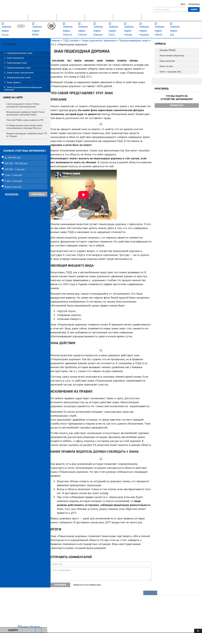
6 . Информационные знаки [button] (17, 77)
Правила (110, 60)
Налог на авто (166, 66)
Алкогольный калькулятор (172, 55)
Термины (105, 614)
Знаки (100, 60)
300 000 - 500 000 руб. (16, 163)
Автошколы (58, 614)
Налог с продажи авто (170, 71)
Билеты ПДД (59, 593)
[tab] (25, 53)
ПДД (55, 598)
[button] (14, 17)
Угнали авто (12, 593)
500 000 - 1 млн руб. (15, 169)
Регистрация (194, 4)
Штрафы (134, 60)
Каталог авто (107, 603)
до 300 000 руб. (13, 157)
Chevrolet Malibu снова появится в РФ (24, 120)
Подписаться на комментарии (87, 585)
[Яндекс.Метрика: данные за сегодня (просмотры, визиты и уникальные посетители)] (29, 627)
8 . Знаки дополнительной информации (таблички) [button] (23, 88)
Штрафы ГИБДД (167, 50)
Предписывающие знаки (134, 40)
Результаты (11, 194)
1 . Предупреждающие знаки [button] (18, 53)
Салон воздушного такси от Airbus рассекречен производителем (22, 105)
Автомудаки (12, 598)
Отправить (60, 585)
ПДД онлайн (70, 40)
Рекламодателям (68, 627)
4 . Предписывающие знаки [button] (17, 67)
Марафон (89, 60)
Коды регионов (167, 60)
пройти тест (177, 105)
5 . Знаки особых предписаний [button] (18, 72)
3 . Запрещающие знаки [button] (15, 62)
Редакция (50, 627)
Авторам (85, 627)
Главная (55, 40)
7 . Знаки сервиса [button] (12, 82)
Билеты (78, 60)
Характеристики (13, 614)
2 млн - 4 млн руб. (13, 181)
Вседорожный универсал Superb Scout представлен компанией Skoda (25, 113)
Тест (69, 60)
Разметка (122, 60)
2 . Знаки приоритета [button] (14, 57)
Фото (8, 603)
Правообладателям (103, 627)
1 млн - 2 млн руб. (13, 175)
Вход (183, 4)
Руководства (107, 593)
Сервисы (105, 609)
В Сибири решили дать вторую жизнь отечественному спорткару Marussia (24, 126)
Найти (193, 9)
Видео (9, 609)
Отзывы (10, 620)
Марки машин (190, 26)
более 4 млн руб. (13, 186)
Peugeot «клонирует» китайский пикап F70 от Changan (26, 135)
